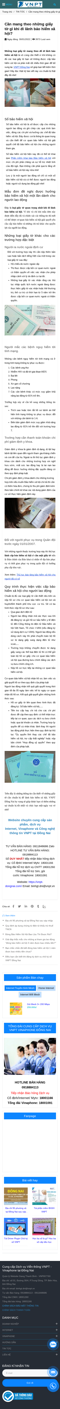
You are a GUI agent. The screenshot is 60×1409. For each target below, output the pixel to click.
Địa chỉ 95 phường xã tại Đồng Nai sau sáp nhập (29, 920)
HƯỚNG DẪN (9, 1342)
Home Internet (46, 988)
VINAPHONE (8, 1336)
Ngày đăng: (12, 39)
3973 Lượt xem (42, 39)
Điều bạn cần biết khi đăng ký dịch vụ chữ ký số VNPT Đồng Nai (28, 958)
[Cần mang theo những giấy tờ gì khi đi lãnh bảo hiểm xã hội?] (30, 4)
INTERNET (7, 1330)
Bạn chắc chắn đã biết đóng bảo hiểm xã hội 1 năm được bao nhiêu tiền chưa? (30, 950)
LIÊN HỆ (6, 1354)
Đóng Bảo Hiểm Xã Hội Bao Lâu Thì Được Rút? (28, 934)
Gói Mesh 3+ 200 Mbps (38, 1004)
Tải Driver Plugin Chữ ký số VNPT (16, 1240)
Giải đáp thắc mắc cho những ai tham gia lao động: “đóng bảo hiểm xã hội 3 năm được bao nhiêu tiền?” (30, 941)
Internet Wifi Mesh (30, 994)
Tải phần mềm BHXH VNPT (44, 1210)
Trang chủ (7, 11)
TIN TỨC (20, 11)
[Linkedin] (26, 906)
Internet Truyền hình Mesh (20, 988)
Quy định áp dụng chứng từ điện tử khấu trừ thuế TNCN (29, 927)
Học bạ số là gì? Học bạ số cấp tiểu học (44, 1240)
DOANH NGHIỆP (10, 1324)
